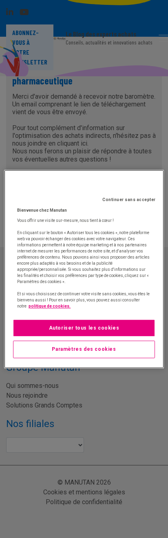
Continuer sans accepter (129, 199)
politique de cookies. (50, 306)
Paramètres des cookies (84, 349)
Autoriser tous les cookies (84, 328)
